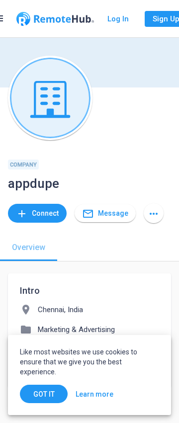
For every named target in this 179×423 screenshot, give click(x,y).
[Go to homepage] (55, 19)
